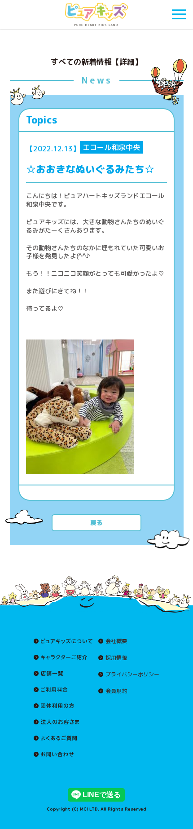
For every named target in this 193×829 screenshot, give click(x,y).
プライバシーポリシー (132, 674)
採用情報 (116, 658)
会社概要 (116, 641)
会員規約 (116, 691)
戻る (96, 522)
